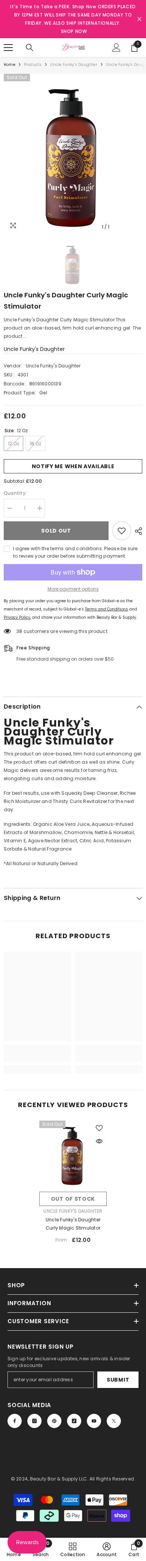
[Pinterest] (54, 1421)
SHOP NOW (74, 31)
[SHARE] (136, 531)
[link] (37, 1057)
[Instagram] (34, 1421)
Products (33, 64)
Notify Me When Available (73, 466)
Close (139, 19)
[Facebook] (14, 1421)
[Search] (29, 47)
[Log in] (116, 47)
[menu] (8, 47)
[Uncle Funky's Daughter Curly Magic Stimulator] (73, 1154)
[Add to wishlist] (121, 530)
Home (9, 64)
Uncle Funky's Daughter (73, 64)
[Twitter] (114, 1421)
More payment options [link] (73, 589)
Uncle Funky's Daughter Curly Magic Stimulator (73, 1223)
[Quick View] (99, 1141)
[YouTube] (94, 1421)
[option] (73, 154)
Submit (118, 1379)
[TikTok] (74, 1421)
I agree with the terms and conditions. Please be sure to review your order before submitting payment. (75, 552)
